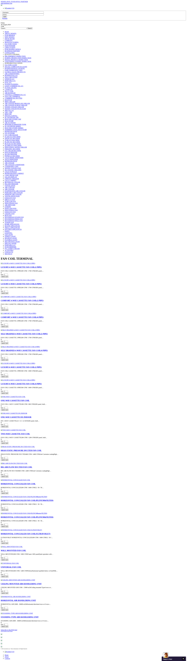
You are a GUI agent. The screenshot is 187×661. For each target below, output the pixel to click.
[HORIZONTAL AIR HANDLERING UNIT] (16, 596)
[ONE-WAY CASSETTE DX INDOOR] (14, 413)
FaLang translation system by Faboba (7, 631)
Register (4, 18)
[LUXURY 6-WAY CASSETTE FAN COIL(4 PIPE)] (18, 380)
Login (4, 16)
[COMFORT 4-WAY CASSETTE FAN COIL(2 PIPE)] (18, 297)
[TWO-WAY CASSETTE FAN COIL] (13, 430)
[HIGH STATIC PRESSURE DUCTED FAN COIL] (18, 446)
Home (6, 655)
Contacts (7, 658)
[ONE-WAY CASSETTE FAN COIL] (13, 397)
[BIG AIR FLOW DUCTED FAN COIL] (14, 463)
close (183, 659)
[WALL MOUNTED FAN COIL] (12, 546)
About (7, 657)
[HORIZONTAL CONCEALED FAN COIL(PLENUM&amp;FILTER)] (24, 497)
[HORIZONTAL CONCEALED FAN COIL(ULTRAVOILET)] (21, 530)
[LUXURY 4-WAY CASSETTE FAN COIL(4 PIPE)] (18, 280)
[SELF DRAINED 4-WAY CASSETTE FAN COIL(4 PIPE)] (20, 347)
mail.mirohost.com (6, 3)
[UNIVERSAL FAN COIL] (10, 563)
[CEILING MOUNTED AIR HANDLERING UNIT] (18, 580)
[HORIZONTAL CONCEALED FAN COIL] (15, 480)
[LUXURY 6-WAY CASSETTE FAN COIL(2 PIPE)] (18, 363)
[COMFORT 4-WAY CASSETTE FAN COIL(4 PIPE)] (18, 313)
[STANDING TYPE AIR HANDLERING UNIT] (17, 613)
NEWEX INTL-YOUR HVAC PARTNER (14, 1)
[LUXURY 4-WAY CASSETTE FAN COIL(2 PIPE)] (18, 263)
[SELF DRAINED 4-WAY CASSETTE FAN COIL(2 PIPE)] (20, 330)
